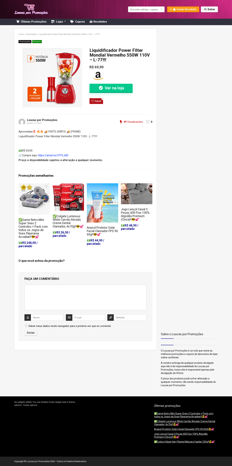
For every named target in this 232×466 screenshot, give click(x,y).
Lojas (59, 21)
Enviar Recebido (186, 9)
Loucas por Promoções (42, 120)
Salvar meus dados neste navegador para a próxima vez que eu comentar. (70, 326)
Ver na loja (114, 88)
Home (21, 34)
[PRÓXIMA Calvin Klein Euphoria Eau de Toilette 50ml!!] (228, 457)
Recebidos (100, 21)
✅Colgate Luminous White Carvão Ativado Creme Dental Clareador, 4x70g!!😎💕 (68, 221)
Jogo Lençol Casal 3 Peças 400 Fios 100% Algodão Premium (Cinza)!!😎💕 (135, 214)
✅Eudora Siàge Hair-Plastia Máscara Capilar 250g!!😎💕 (184, 441)
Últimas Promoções (33, 21)
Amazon (37, 41)
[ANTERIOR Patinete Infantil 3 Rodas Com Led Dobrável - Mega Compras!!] (3, 457)
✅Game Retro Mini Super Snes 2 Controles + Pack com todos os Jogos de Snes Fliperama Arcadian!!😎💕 (33, 228)
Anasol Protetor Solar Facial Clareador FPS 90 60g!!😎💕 (102, 231)
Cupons (80, 21)
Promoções (31, 34)
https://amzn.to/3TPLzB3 (53, 155)
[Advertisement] (182, 50)
